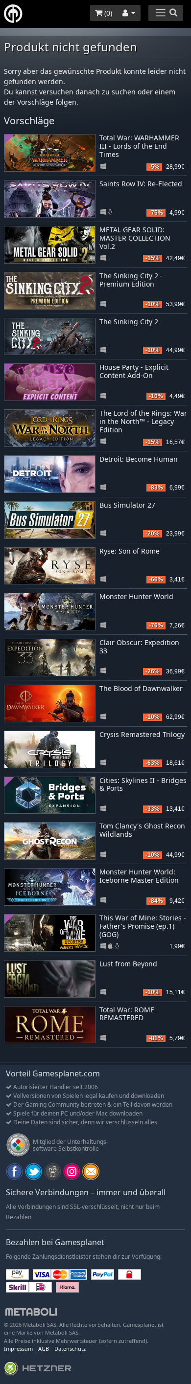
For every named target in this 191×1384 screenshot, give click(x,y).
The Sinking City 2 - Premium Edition (131, 280)
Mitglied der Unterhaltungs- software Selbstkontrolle (70, 1145)
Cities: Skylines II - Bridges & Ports (143, 784)
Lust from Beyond (128, 963)
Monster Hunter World (136, 596)
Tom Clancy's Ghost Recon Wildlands (142, 830)
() (107, 13)
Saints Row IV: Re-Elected (140, 183)
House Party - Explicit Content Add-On (133, 371)
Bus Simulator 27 (127, 505)
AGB (43, 1348)
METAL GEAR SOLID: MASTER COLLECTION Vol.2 (134, 238)
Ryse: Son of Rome (129, 551)
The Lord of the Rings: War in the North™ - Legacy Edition (143, 421)
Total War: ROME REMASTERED (126, 1014)
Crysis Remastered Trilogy (142, 734)
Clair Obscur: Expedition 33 (139, 646)
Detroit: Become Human (138, 459)
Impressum (18, 1348)
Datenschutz (70, 1348)
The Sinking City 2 (128, 321)
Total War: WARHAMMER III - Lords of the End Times (139, 146)
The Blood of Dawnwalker (141, 688)
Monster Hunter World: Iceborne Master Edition (139, 876)
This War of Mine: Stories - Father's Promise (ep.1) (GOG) (142, 926)
